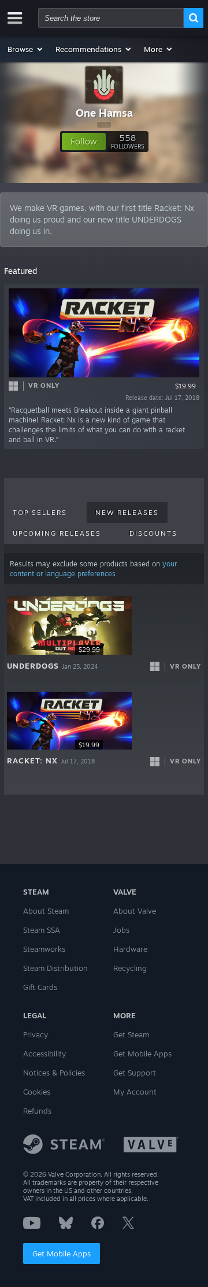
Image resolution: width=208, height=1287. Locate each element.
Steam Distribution (55, 968)
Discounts (153, 533)
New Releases (127, 513)
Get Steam (131, 1034)
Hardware (130, 949)
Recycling (130, 968)
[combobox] (111, 18)
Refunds (37, 1110)
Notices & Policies (54, 1072)
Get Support (134, 1072)
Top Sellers (40, 513)
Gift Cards (40, 987)
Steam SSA (41, 929)
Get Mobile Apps (61, 1253)
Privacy (35, 1034)
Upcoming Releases (57, 533)
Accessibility (44, 1053)
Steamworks (44, 949)
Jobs (121, 929)
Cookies (36, 1091)
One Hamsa (104, 112)
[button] (26, 49)
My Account (135, 1091)
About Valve (134, 910)
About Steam (46, 910)
